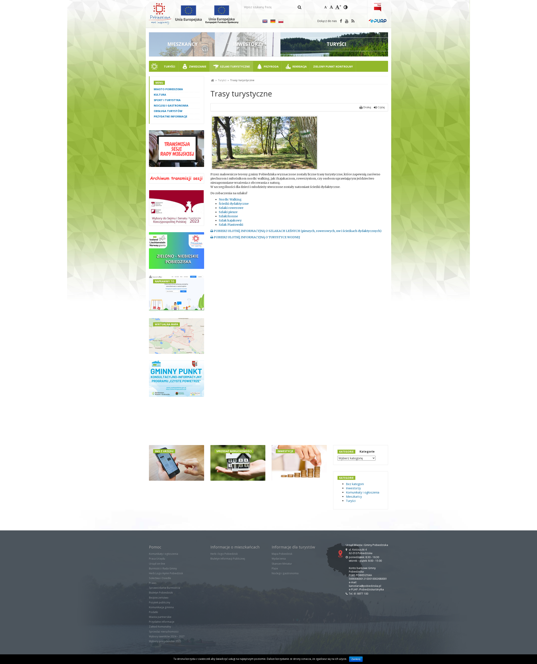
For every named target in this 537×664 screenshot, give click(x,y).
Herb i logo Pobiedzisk (224, 554)
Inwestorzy (353, 488)
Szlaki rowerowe (231, 208)
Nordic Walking (230, 199)
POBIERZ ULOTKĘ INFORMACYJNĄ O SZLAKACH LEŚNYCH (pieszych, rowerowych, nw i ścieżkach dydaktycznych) (297, 231)
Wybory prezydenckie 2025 (165, 641)
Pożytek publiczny (159, 602)
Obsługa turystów (168, 111)
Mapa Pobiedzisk (282, 554)
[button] (299, 7)
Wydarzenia (279, 558)
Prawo (152, 583)
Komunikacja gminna (161, 607)
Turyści (169, 66)
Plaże (275, 568)
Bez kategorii (355, 484)
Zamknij (355, 659)
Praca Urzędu (157, 558)
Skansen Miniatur (282, 563)
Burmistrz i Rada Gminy (163, 568)
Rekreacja (299, 66)
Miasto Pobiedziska (168, 89)
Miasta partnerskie (160, 617)
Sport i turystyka (167, 100)
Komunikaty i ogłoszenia (362, 492)
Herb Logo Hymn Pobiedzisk (166, 573)
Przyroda (271, 66)
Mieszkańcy (354, 497)
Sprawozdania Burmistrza (164, 588)
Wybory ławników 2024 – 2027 (167, 636)
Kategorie (367, 451)
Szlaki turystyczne (235, 66)
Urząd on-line (157, 563)
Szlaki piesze (228, 212)
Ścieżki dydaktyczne (234, 204)
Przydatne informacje (170, 116)
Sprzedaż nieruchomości (164, 631)
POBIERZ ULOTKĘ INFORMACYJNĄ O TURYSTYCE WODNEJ (256, 237)
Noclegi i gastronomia (171, 105)
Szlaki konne (228, 216)
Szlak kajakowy (230, 220)
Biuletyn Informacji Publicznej (227, 558)
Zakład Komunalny (160, 626)
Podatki (153, 612)
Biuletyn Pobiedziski (161, 592)
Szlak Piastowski (231, 225)
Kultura (160, 94)
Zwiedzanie (197, 66)
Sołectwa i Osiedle (160, 578)
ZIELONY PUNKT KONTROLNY (333, 66)
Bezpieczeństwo (158, 597)
